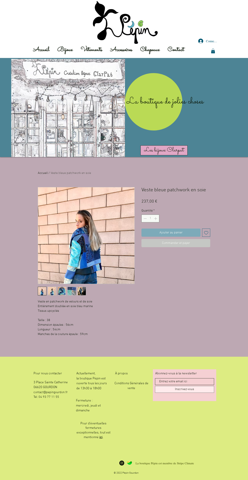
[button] (213, 50)
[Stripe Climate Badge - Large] (129, 463)
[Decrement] (144, 218)
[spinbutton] (150, 218)
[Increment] (156, 218)
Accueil (43, 173)
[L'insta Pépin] (121, 463)
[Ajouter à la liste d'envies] (206, 233)
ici (100, 437)
